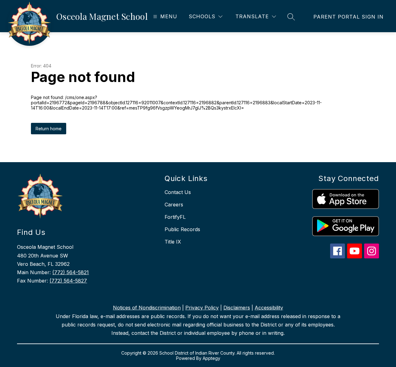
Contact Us (178, 192)
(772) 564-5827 (68, 281)
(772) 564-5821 (70, 272)
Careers (174, 204)
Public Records (182, 229)
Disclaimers (236, 307)
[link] (348, 16)
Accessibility (269, 307)
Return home (49, 128)
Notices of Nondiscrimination (147, 307)
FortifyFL (175, 217)
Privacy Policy (202, 307)
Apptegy (211, 358)
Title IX (173, 242)
